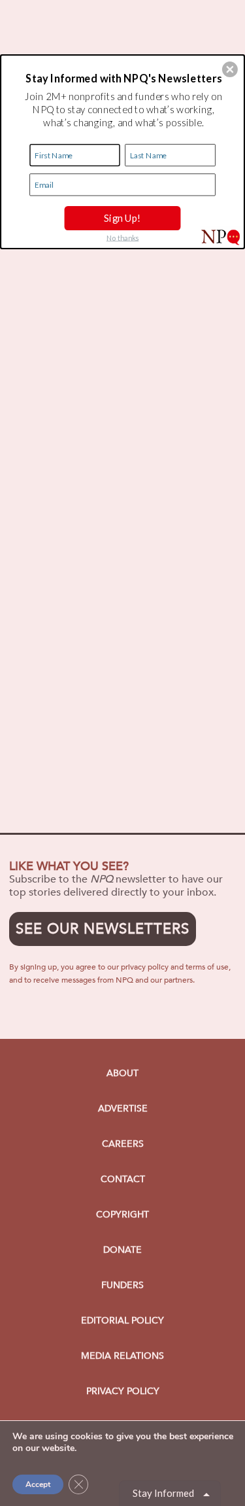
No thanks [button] (122, 237)
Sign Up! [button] (122, 218)
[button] (230, 69)
